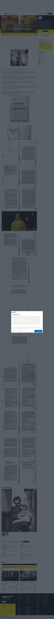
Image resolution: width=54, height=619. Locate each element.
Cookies (17, 328)
